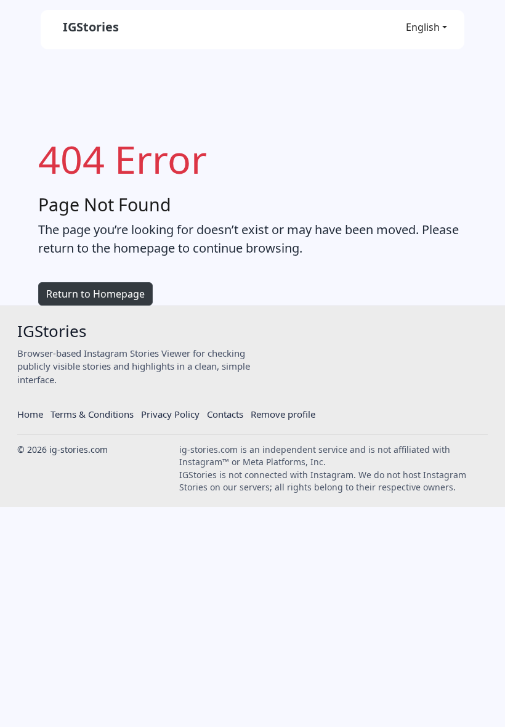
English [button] (423, 27)
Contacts (225, 414)
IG (51, 331)
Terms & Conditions (92, 414)
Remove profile (283, 414)
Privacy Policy (170, 414)
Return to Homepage (95, 294)
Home (30, 414)
